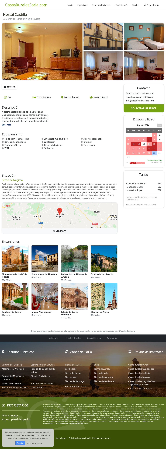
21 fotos (10, 86)
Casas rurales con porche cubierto (109, 407)
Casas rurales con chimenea (103, 413)
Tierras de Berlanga (74, 381)
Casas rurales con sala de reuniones (123, 419)
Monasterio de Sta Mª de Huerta (14, 275)
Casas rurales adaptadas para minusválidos (93, 415)
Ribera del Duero (73, 364)
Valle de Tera (37, 387)
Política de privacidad (79, 438)
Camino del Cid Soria (12, 364)
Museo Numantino (41, 312)
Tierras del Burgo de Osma (15, 387)
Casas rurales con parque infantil (62, 415)
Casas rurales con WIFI (77, 421)
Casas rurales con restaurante (150, 409)
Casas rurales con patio (60, 413)
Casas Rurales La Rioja (139, 373)
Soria (96, 364)
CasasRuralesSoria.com (26, 4)
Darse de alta (10, 415)
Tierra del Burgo (73, 373)
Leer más (6, 124)
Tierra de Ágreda (102, 368)
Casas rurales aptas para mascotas (105, 411)
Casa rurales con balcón (97, 421)
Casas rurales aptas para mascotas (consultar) (112, 417)
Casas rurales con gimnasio (122, 415)
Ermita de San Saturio (102, 274)
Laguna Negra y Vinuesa (43, 364)
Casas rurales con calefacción (149, 419)
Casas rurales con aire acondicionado (94, 419)
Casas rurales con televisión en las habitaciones (96, 409)
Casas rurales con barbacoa (130, 411)
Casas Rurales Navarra (139, 377)
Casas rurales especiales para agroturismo (81, 405)
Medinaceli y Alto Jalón (13, 368)
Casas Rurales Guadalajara (141, 368)
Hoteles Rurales (73, 338)
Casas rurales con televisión (126, 409)
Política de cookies (101, 438)
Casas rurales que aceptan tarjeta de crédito (71, 423)
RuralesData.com (127, 331)
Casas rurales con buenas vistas (55, 421)
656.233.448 (147, 93)
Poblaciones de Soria (75, 386)
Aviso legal (61, 438)
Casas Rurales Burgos (139, 364)
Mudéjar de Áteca (100, 312)
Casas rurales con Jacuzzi (68, 419)
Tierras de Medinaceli (104, 381)
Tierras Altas (71, 377)
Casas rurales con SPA (68, 409)
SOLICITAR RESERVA (143, 108)
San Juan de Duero (11, 312)
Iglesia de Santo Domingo (69, 313)
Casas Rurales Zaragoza (140, 388)
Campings (112, 338)
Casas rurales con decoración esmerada (114, 405)
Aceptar (20, 443)
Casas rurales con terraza (117, 421)
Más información (34, 443)
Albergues (54, 338)
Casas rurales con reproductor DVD (144, 405)
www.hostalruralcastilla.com (140, 97)
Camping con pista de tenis (53, 411)
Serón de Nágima (25, 18)
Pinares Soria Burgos (41, 376)
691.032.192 (134, 93)
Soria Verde (71, 368)
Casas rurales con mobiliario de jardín (129, 413)
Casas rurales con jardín (133, 407)
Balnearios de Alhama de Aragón (74, 275)
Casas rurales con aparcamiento (78, 411)
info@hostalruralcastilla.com (140, 100)
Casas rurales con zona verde (54, 417)
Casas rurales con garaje (140, 417)
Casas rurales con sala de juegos (146, 415)
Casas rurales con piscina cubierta (80, 417)
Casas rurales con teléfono (53, 405)
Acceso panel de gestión (16, 419)
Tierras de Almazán (103, 377)
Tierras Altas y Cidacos (42, 383)
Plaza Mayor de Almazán (44, 274)
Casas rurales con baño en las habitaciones (78, 407)
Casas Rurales (94, 338)
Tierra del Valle (101, 373)
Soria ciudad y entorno (13, 383)
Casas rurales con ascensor (80, 413)
